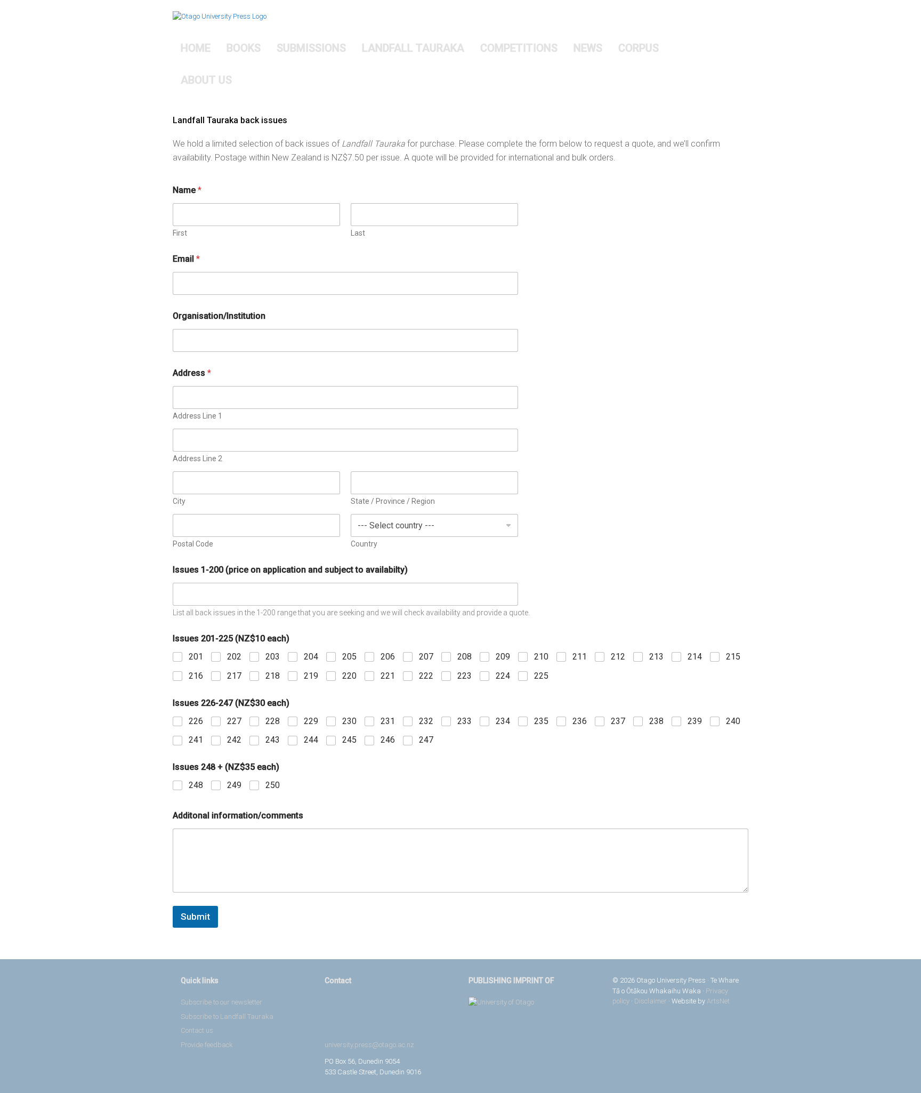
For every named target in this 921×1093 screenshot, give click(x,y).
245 (349, 740)
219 (311, 676)
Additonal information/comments (238, 815)
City (179, 501)
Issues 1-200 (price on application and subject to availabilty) (290, 570)
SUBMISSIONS (311, 48)
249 (234, 785)
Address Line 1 (197, 416)
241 (196, 740)
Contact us (197, 1030)
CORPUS (638, 48)
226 (196, 721)
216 (196, 676)
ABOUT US (206, 80)
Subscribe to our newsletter (221, 1002)
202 (234, 657)
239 (695, 721)
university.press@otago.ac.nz (369, 1045)
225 (541, 676)
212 (618, 657)
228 (272, 721)
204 (311, 657)
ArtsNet (718, 1001)
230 (349, 721)
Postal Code (193, 544)
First (180, 233)
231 (388, 721)
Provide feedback (207, 1045)
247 (426, 740)
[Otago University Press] (219, 16)
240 (733, 721)
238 (656, 721)
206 (388, 657)
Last (358, 233)
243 (272, 740)
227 (234, 721)
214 (695, 657)
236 (579, 721)
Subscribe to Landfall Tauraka (227, 1016)
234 (503, 721)
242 (234, 740)
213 (656, 657)
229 (311, 721)
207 (426, 657)
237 (618, 721)
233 (464, 721)
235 (541, 721)
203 (272, 657)
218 (272, 676)
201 (196, 657)
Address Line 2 (197, 458)
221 (388, 676)
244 (311, 740)
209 (503, 657)
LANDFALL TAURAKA (413, 48)
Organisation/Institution (219, 316)
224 (503, 676)
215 (733, 657)
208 (464, 657)
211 (579, 657)
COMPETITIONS (519, 48)
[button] (732, 64)
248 (196, 785)
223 (464, 676)
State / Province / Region (393, 501)
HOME (196, 48)
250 (272, 785)
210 (541, 657)
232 (426, 721)
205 (349, 657)
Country (364, 544)
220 (349, 676)
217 (234, 676)
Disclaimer (650, 1001)
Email (186, 259)
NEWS (587, 48)
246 (388, 740)
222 (426, 676)
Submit (195, 916)
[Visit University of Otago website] (532, 1002)
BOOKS (244, 48)
